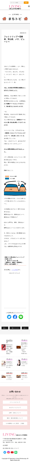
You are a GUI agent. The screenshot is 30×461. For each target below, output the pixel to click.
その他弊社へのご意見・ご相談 (15, 423)
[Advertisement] (15, 54)
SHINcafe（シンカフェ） (24, 377)
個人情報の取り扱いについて (11, 448)
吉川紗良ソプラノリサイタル (24, 363)
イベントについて (15, 402)
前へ (4, 328)
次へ (25, 328)
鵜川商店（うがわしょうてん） (9, 377)
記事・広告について (15, 412)
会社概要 (5, 445)
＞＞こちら (15, 269)
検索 (26, 2)
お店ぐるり (9, 373)
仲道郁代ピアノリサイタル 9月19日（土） (9, 364)
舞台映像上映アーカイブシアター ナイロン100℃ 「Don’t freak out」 (24, 348)
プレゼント (24, 340)
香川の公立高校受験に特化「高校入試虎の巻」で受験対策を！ (9, 349)
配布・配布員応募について (15, 418)
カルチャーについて (15, 407)
